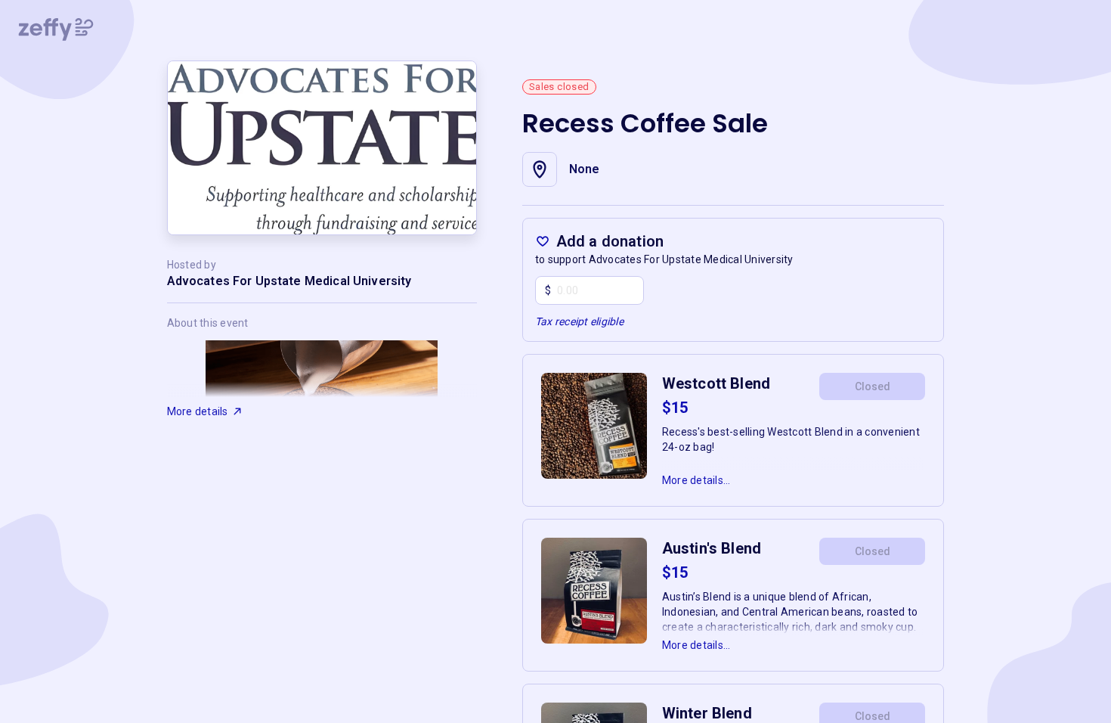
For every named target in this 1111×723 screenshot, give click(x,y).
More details (197, 411)
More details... (696, 480)
